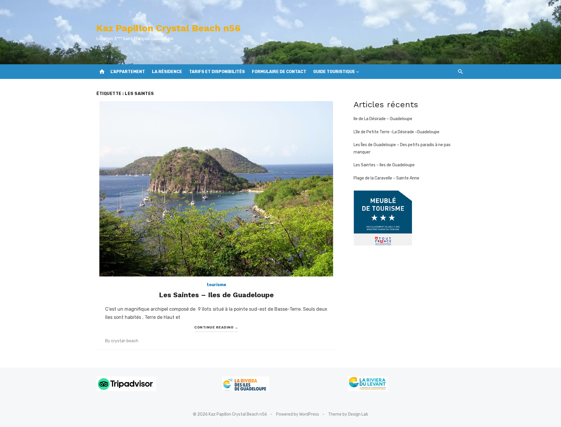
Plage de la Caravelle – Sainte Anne (386, 178)
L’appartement (127, 71)
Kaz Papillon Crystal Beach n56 (168, 28)
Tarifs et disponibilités (217, 71)
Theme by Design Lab (348, 414)
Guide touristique (334, 71)
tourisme (216, 284)
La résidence (167, 71)
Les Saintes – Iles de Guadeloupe (216, 295)
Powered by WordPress (297, 414)
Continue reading (216, 327)
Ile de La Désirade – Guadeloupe (383, 118)
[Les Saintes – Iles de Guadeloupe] (216, 188)
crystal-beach (124, 340)
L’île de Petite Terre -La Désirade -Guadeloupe (396, 131)
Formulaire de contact (279, 71)
